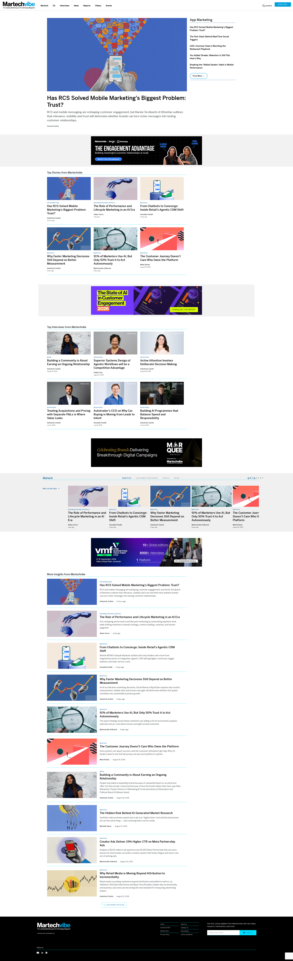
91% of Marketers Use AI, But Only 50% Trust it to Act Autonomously (113, 260)
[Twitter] (39, 952)
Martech (44, 5)
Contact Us (184, 928)
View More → (199, 76)
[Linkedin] (43, 952)
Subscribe (282, 4)
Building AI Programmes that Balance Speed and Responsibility (159, 414)
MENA (49, 357)
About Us (184, 924)
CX (54, 5)
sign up (249, 933)
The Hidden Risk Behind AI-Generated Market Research (136, 813)
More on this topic (50, 489)
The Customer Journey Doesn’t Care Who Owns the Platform (251, 516)
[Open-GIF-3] (146, 452)
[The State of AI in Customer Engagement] (146, 300)
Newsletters (185, 931)
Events (109, 5)
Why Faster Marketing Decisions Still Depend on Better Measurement (68, 260)
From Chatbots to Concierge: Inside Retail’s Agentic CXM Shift (128, 516)
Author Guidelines (187, 934)
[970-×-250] (146, 150)
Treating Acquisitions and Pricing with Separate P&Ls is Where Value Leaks (68, 414)
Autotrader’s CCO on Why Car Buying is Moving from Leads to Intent (114, 414)
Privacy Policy (165, 934)
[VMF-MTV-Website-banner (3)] (146, 552)
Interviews (64, 5)
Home (162, 924)
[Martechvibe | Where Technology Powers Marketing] (19, 5)
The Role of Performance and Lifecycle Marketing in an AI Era (87, 516)
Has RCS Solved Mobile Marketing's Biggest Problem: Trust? (66, 209)
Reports (87, 5)
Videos (98, 5)
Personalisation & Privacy (104, 203)
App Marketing (53, 203)
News (76, 5)
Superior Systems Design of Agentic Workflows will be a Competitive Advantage (112, 364)
